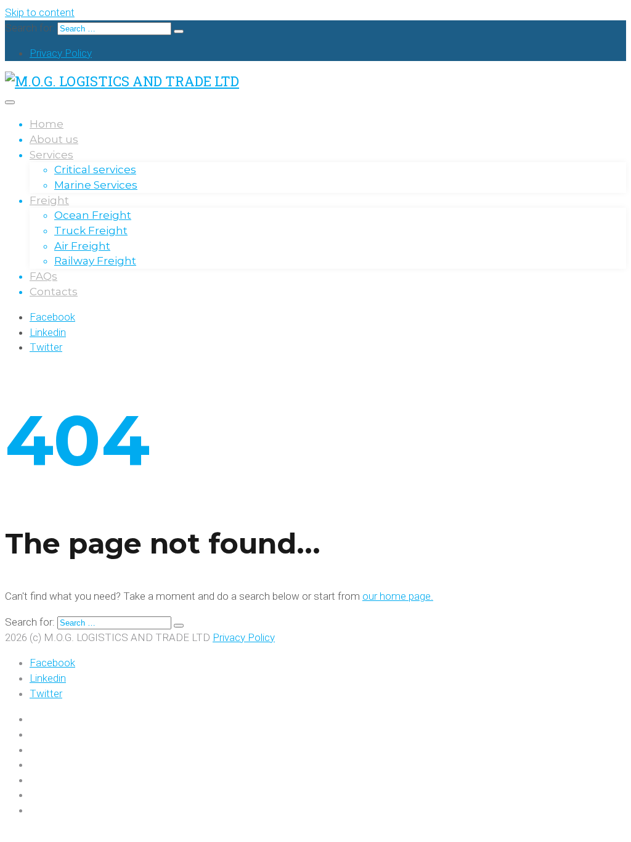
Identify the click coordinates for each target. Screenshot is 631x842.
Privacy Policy (61, 53)
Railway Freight (95, 261)
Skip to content (40, 12)
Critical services (95, 169)
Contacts (54, 291)
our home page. (397, 596)
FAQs (43, 276)
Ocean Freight (92, 215)
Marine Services (95, 185)
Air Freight (82, 246)
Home (46, 124)
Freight (49, 200)
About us (54, 139)
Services (51, 155)
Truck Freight (91, 230)
